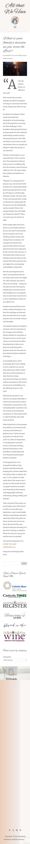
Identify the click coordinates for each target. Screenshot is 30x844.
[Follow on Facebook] (9, 830)
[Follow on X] (13, 830)
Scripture (10, 58)
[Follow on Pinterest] (20, 830)
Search (24, 563)
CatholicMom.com (9, 547)
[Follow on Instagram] (16, 830)
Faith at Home (22, 55)
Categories (7, 657)
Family (5, 58)
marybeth (7, 55)
